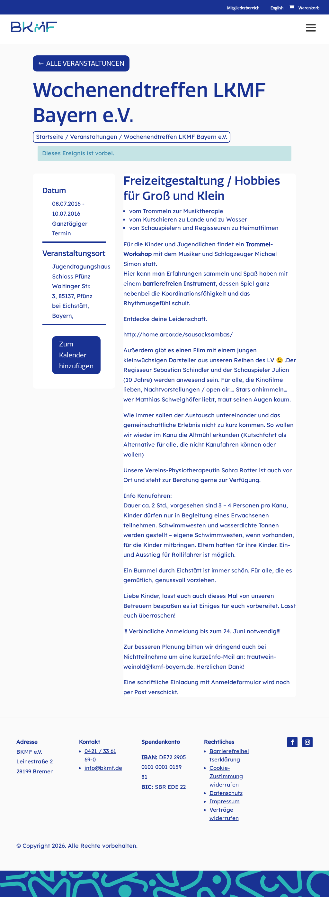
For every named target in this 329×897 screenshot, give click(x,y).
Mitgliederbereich (243, 8)
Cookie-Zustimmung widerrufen (226, 776)
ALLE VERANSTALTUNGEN (85, 63)
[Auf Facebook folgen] (292, 742)
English (277, 8)
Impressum (224, 801)
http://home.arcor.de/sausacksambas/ (178, 334)
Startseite (50, 136)
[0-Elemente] (303, 8)
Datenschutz (226, 792)
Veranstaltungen (93, 136)
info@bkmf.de (103, 767)
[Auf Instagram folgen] (307, 742)
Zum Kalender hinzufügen (76, 355)
